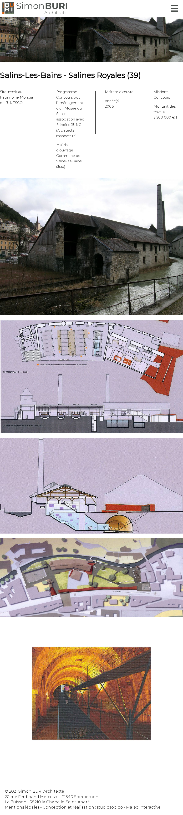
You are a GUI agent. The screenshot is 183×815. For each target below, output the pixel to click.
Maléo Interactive (143, 807)
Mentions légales (22, 807)
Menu (174, 8)
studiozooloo (110, 807)
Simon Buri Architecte (34, 8)
